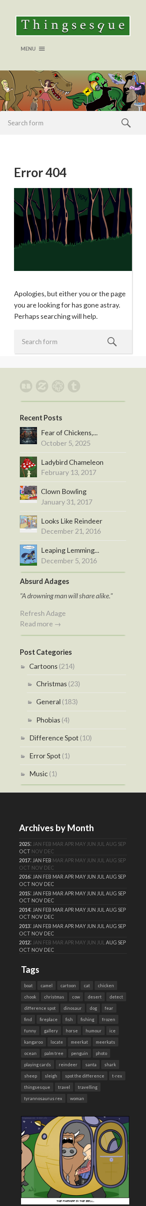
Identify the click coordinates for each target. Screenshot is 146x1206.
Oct (24, 851)
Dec (49, 884)
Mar (58, 877)
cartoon (68, 985)
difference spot (40, 1008)
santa (91, 1064)
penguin (79, 1053)
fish (69, 1019)
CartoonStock (58, 386)
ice (112, 1030)
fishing (87, 1019)
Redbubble (26, 386)
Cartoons (43, 666)
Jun (91, 877)
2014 (24, 910)
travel (64, 1087)
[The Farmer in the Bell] (75, 1201)
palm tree (53, 1053)
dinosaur (72, 1008)
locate (57, 1041)
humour (94, 1030)
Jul (101, 877)
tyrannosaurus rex (43, 1098)
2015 (24, 894)
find (28, 1019)
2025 (24, 844)
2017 (24, 860)
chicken (106, 985)
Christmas (51, 683)
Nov (37, 884)
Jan (37, 860)
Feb (47, 860)
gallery (51, 1030)
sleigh (51, 1075)
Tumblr (74, 386)
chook (30, 996)
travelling (87, 1087)
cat (87, 985)
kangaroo (33, 1041)
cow (76, 996)
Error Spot (45, 755)
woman (77, 1098)
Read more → (40, 623)
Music (38, 773)
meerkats (105, 1041)
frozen (108, 1019)
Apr (69, 877)
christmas (54, 996)
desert (95, 996)
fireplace (49, 1019)
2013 (24, 926)
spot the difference (84, 1075)
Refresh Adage (43, 613)
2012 (24, 943)
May (80, 877)
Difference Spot (54, 737)
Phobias (48, 720)
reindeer (68, 1064)
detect (116, 996)
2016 (24, 877)
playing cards (37, 1064)
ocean (30, 1053)
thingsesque (37, 1087)
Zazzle (42, 386)
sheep (30, 1075)
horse (72, 1030)
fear (109, 1008)
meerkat (79, 1041)
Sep (122, 877)
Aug (111, 877)
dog (93, 1008)
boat (28, 985)
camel (46, 985)
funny (30, 1030)
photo (101, 1053)
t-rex (117, 1075)
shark (110, 1064)
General (48, 701)
